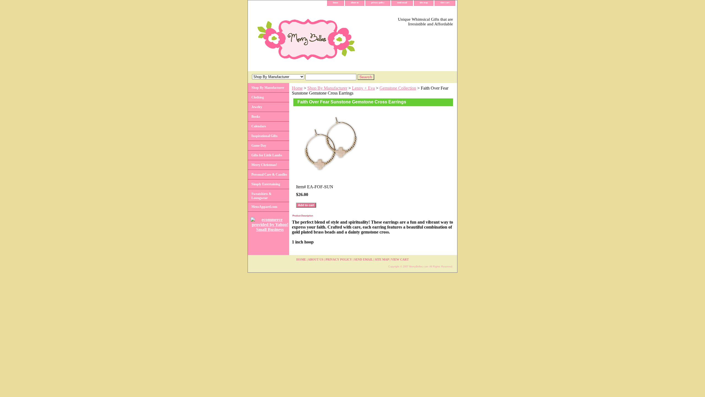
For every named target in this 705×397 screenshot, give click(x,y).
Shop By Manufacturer (327, 88)
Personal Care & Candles (269, 174)
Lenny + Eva (363, 88)
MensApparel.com (264, 207)
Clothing (257, 97)
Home (297, 88)
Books (255, 117)
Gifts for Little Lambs (266, 155)
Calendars (258, 126)
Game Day (258, 145)
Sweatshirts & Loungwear (261, 196)
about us (355, 2)
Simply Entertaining (265, 184)
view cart (444, 2)
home (335, 2)
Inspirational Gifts (264, 136)
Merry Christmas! (264, 165)
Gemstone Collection (397, 88)
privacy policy (377, 2)
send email (402, 2)
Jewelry (256, 107)
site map (424, 2)
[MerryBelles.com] (317, 38)
